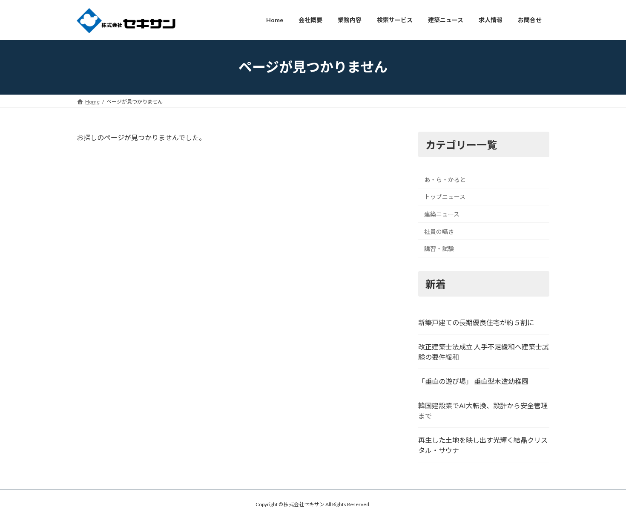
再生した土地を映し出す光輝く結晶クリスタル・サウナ (483, 445)
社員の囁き (439, 231)
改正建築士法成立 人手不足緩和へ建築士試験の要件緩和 (483, 352)
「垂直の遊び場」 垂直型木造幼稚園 (473, 381)
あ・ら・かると (445, 179)
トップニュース (444, 196)
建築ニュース (441, 214)
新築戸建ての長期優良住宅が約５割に (476, 322)
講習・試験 (439, 248)
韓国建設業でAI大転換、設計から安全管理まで (483, 410)
